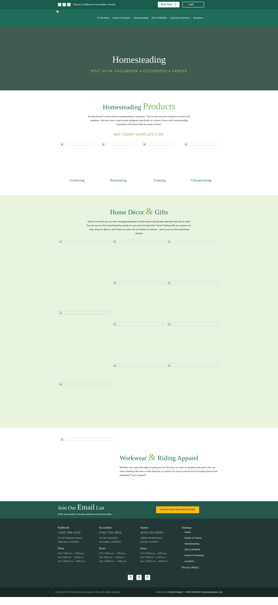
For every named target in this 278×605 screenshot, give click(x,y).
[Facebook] (59, 4)
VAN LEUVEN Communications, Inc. (204, 592)
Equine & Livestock (180, 18)
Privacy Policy (190, 567)
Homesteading (140, 18)
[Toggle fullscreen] (3, 599)
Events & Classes (121, 18)
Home (188, 532)
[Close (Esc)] (8, 599)
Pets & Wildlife (159, 18)
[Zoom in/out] (1, 599)
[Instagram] (64, 4)
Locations (198, 18)
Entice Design (175, 592)
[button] (120, 4)
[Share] (5, 599)
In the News (103, 18)
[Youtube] (69, 4)
